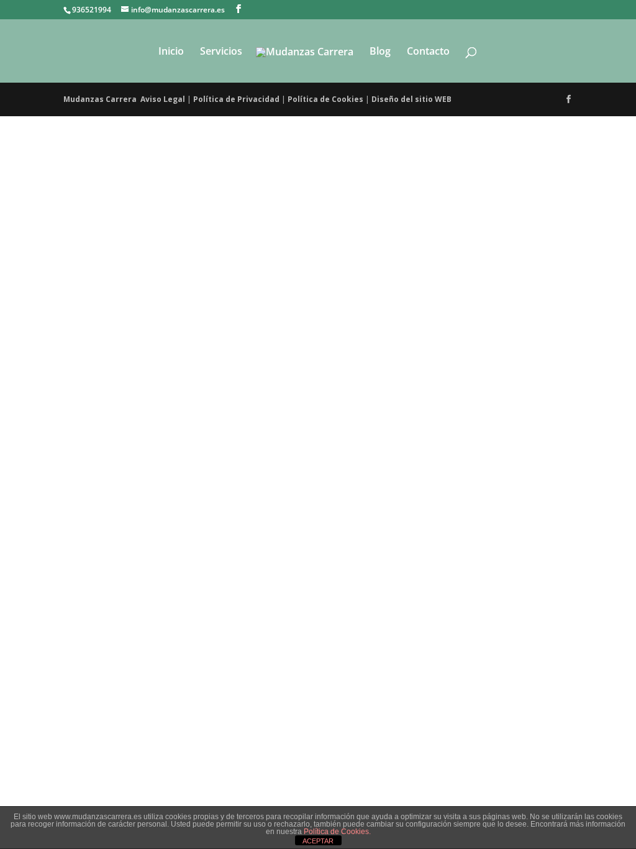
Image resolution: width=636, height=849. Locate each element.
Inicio (171, 52)
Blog (380, 52)
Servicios (221, 52)
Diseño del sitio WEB (412, 99)
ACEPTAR (318, 841)
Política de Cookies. (337, 831)
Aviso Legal (162, 99)
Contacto (428, 52)
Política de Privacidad (236, 99)
